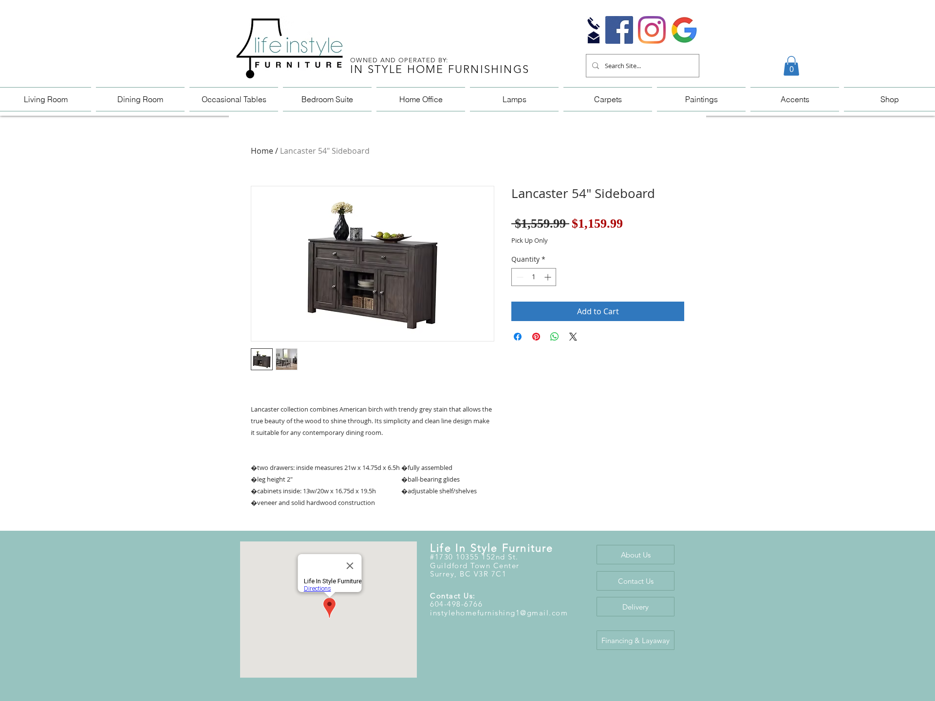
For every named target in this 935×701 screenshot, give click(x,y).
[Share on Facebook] (518, 336)
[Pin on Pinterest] (536, 336)
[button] (791, 66)
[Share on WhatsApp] (555, 336)
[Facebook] (619, 30)
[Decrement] (519, 277)
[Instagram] (652, 30)
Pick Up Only (529, 240)
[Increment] (548, 277)
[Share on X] (573, 336)
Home (262, 150)
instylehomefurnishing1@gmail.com (499, 612)
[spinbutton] (533, 277)
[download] (684, 30)
